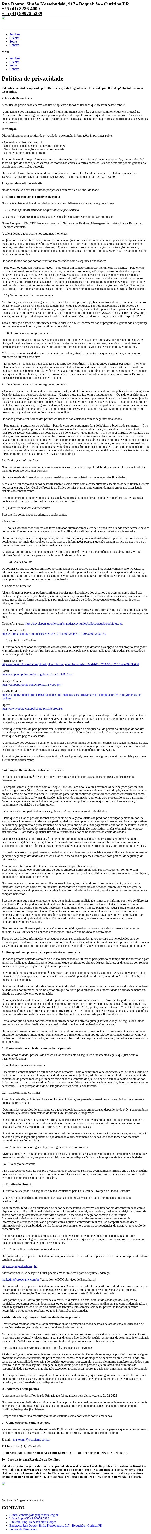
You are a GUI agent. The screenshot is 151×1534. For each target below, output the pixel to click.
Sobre (13, 41)
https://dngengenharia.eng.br (19, 1266)
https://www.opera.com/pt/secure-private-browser (32, 708)
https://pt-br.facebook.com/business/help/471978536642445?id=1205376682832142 (54, 633)
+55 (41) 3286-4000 (21, 8)
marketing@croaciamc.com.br (20, 1279)
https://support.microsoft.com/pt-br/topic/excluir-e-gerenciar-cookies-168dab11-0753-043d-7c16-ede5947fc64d (70, 664)
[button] (75, 51)
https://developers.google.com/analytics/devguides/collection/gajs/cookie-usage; (74, 623)
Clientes (14, 38)
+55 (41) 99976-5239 (22, 13)
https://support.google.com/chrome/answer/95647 (32, 684)
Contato (14, 45)
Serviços (14, 34)
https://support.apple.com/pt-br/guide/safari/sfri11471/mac (37, 674)
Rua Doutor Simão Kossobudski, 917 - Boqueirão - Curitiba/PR (65, 3)
